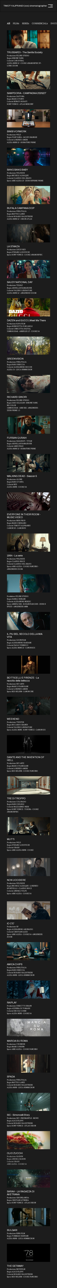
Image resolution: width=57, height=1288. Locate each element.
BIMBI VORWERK (16, 131)
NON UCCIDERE (16, 880)
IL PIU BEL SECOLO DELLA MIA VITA (24, 635)
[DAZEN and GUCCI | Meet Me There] (28, 307)
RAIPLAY (12, 1002)
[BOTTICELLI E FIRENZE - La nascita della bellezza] (28, 665)
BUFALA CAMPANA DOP (20, 208)
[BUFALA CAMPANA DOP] (28, 195)
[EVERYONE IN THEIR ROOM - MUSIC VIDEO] (28, 501)
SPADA (11, 1076)
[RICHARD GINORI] (28, 384)
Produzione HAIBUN (15, 1156)
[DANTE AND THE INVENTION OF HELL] (28, 744)
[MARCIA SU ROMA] (28, 1028)
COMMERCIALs (40, 23)
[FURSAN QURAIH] (28, 425)
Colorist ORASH (13, 1161)
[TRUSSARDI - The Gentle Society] (28, 39)
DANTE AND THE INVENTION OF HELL (25, 759)
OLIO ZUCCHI (15, 1153)
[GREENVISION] (28, 346)
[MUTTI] (28, 826)
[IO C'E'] (28, 910)
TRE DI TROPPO (16, 798)
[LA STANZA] (28, 233)
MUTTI (10, 839)
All (8, 23)
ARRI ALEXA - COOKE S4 (17, 1164)
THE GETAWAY (15, 1266)
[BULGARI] (28, 1217)
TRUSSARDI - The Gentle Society (25, 52)
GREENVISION (15, 358)
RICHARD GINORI (17, 397)
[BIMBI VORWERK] (28, 118)
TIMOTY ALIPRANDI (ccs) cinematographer (25, 6)
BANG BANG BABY (17, 169)
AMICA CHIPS (14, 964)
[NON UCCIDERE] (28, 867)
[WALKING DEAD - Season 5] (28, 463)
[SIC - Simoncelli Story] (28, 1102)
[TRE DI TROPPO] (28, 785)
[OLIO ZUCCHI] (28, 1140)
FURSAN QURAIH (17, 438)
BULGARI (12, 1230)
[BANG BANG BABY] (28, 157)
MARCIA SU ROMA (17, 1041)
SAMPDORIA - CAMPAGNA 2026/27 (26, 93)
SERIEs (25, 23)
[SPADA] (28, 1063)
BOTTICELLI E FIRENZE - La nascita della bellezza (23, 679)
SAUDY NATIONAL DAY (20, 282)
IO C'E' (10, 923)
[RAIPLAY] (28, 989)
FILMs (16, 23)
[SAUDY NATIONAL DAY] (28, 269)
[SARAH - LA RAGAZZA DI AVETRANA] (28, 1178)
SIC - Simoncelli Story (18, 1115)
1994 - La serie (15, 555)
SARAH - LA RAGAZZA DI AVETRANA (20, 1193)
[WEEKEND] (28, 706)
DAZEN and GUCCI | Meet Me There (26, 320)
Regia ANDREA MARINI (16, 1159)
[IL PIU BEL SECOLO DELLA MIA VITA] (28, 621)
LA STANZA (13, 246)
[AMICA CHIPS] (28, 951)
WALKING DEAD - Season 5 (22, 476)
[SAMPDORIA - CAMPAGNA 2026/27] (28, 80)
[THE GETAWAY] (28, 1253)
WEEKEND (13, 719)
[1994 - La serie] (28, 542)
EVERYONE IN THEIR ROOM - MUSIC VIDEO (24, 516)
